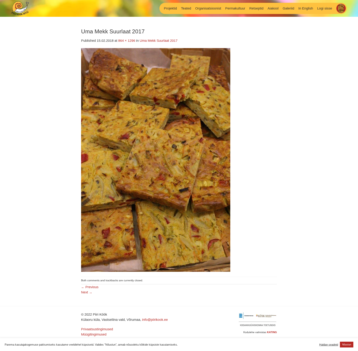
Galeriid (288, 8)
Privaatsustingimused (97, 329)
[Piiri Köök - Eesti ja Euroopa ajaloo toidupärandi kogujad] (28, 8)
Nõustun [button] (346, 344)
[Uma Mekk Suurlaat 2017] (155, 160)
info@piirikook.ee (155, 320)
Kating (272, 332)
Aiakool (273, 8)
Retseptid (256, 8)
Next (86, 292)
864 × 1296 (126, 41)
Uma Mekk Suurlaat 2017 (159, 41)
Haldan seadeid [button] (328, 344)
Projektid (170, 8)
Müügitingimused (93, 334)
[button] (324, 8)
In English (305, 8)
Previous (89, 287)
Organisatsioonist (208, 8)
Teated (186, 8)
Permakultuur (235, 8)
